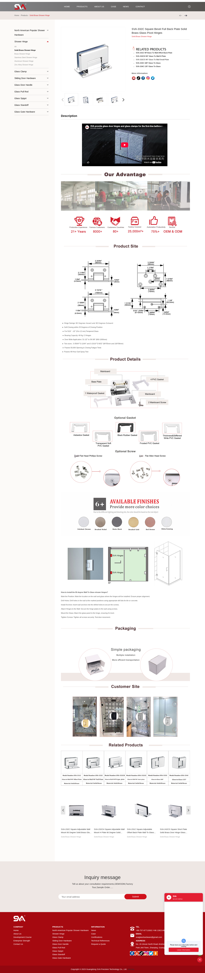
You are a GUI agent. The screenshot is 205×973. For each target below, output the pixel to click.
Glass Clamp (57, 937)
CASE (113, 7)
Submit (135, 896)
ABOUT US (99, 7)
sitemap (130, 969)
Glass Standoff (58, 954)
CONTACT (140, 7)
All (15, 47)
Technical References (100, 941)
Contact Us (18, 944)
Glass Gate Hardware (61, 958)
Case (93, 934)
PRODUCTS (82, 7)
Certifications (96, 937)
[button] (123, 99)
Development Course (22, 937)
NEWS (126, 7)
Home (16, 15)
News (93, 930)
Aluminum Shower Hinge (23, 61)
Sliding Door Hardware (62, 941)
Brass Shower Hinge (22, 54)
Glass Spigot (57, 951)
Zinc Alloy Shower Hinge (23, 65)
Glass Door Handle (60, 944)
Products (24, 15)
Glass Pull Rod (58, 948)
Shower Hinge (58, 934)
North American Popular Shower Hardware (70, 930)
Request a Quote (98, 944)
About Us (17, 934)
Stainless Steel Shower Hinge (25, 57)
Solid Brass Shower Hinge (40, 15)
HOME (67, 7)
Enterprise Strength (21, 941)
